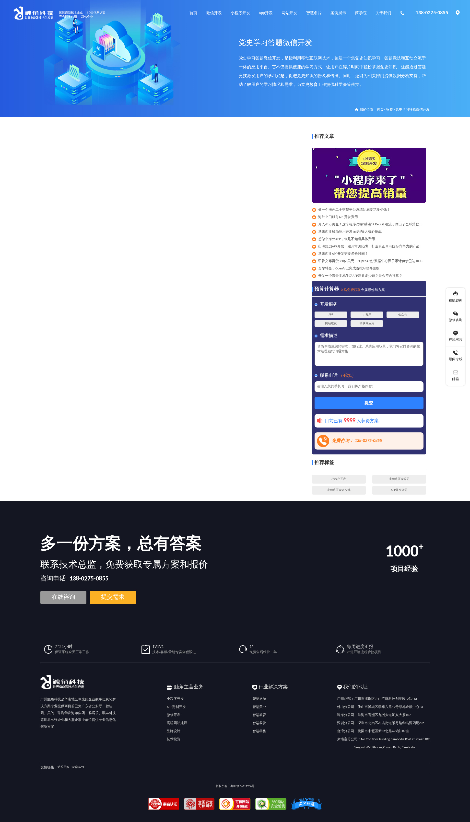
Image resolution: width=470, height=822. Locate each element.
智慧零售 (259, 731)
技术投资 (173, 739)
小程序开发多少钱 (339, 490)
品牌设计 (173, 731)
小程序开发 (338, 479)
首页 (380, 110)
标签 (389, 110)
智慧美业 (259, 707)
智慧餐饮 (259, 723)
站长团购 (63, 767)
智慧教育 (259, 715)
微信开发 (173, 715)
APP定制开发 (176, 707)
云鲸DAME (78, 767)
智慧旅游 (259, 699)
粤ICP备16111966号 (242, 786)
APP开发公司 (399, 490)
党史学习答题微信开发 (412, 110)
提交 (368, 403)
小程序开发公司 (399, 479)
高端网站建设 (177, 723)
